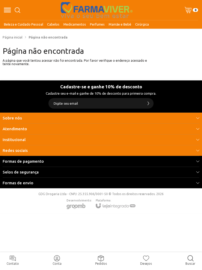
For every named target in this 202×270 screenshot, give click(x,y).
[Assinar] (148, 103)
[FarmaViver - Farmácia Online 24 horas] (97, 10)
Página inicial (12, 37)
